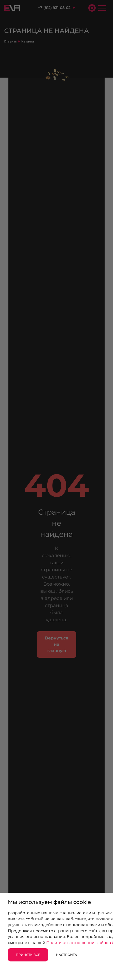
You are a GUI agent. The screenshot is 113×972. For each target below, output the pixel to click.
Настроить (66, 955)
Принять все (28, 955)
